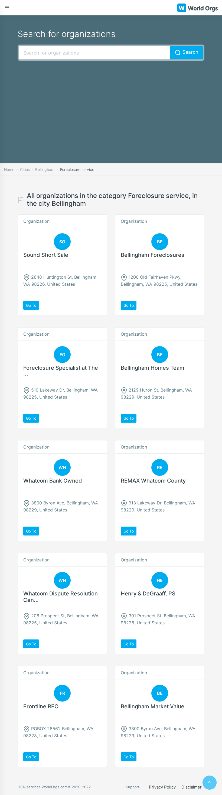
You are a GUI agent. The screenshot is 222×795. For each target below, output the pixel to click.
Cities (25, 169)
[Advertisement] (111, 104)
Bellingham (44, 169)
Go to (31, 305)
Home (9, 169)
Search (189, 52)
